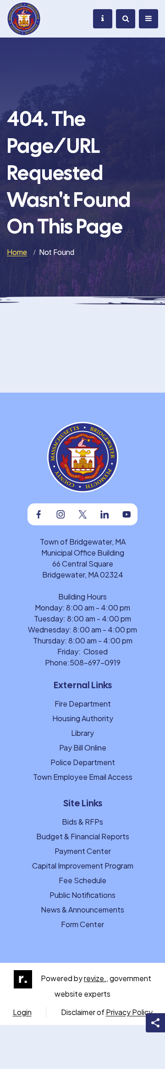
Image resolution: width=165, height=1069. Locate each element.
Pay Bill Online (82, 747)
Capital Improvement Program (82, 865)
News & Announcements (82, 909)
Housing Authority (82, 718)
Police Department (82, 762)
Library (82, 733)
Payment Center (83, 851)
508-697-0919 (95, 662)
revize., (96, 978)
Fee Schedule (82, 880)
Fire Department (83, 703)
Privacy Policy (129, 1012)
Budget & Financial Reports (82, 836)
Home (17, 252)
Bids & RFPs (82, 821)
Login (22, 1012)
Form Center (82, 924)
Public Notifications (83, 895)
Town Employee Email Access (82, 777)
